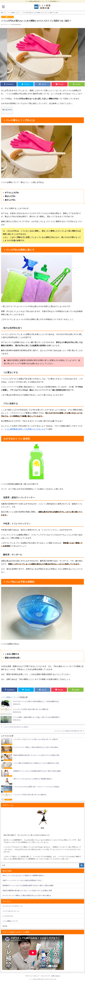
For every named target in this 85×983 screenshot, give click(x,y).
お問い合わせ (55, 976)
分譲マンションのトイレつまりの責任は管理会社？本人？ (22, 880)
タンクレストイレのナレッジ (12, 906)
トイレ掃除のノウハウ (7, 16)
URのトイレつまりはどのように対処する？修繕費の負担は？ (23, 875)
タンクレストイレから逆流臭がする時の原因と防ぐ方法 (68, 730)
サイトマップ (45, 976)
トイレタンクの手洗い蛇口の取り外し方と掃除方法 (15, 727)
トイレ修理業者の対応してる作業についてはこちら (25, 429)
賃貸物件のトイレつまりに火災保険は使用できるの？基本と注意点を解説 (28, 885)
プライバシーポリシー (32, 976)
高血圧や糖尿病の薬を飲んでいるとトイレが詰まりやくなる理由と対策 (27, 890)
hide (9, 109)
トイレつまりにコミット (10, 911)
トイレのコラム (7, 916)
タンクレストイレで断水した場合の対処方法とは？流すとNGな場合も (26, 895)
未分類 (4, 926)
